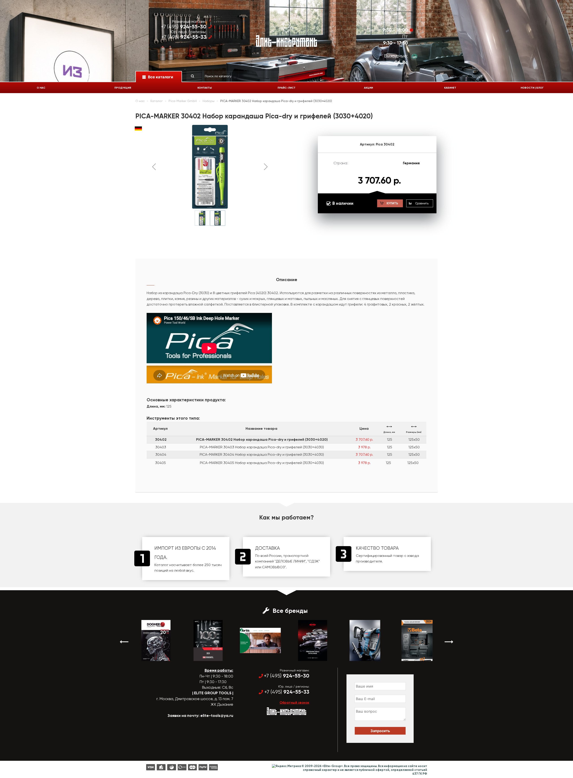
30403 (160, 447)
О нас (41, 87)
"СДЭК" (314, 561)
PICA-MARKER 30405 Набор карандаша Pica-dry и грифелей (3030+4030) (262, 463)
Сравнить (422, 203)
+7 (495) (183, 26)
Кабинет (450, 87)
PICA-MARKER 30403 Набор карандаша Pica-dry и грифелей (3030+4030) (262, 447)
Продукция (122, 87)
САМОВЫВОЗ (273, 567)
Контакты (204, 87)
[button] (124, 642)
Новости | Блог (532, 87)
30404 (160, 454)
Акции (368, 87)
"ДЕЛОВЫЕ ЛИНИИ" (290, 561)
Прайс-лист (286, 87)
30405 (160, 463)
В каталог (151, 657)
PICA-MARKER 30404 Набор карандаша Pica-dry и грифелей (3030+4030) (262, 454)
